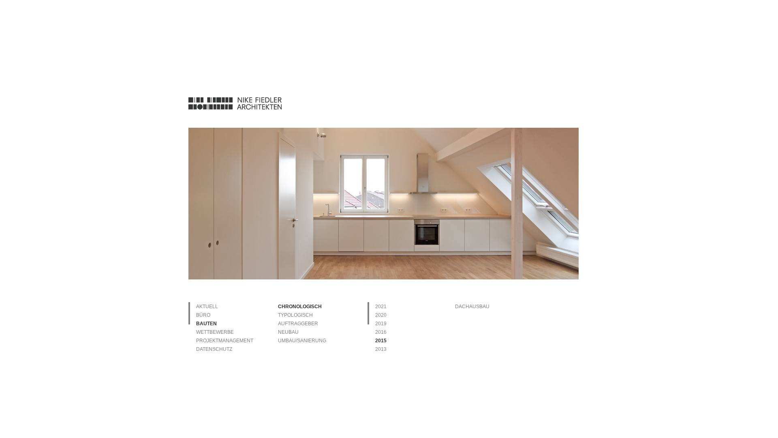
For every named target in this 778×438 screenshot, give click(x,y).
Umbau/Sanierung (302, 341)
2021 (381, 306)
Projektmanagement (224, 341)
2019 (381, 323)
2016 (381, 332)
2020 (381, 315)
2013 (381, 349)
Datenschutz (214, 349)
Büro (203, 315)
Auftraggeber (298, 323)
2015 (381, 341)
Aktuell (207, 306)
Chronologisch (300, 306)
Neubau (288, 332)
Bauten (206, 323)
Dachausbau (472, 306)
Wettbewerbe (215, 332)
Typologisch (295, 315)
